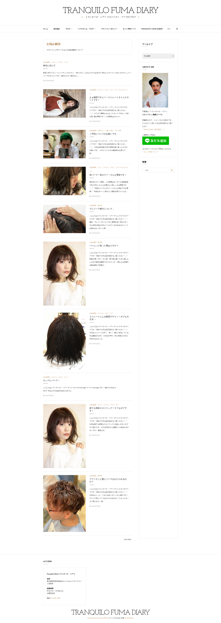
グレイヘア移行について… (101, 209)
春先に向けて (49, 65)
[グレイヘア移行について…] (64, 219)
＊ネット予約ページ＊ (150, 152)
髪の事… (100, 205)
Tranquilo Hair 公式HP (152, 29)
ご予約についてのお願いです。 (103, 134)
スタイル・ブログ (57, 62)
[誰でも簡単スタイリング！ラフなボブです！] (64, 436)
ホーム (45, 29)
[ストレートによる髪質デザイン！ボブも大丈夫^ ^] (64, 341)
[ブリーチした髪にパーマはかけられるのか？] (64, 503)
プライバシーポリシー (109, 29)
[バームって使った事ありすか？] (64, 273)
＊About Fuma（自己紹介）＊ (153, 129)
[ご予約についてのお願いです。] (64, 144)
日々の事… (118, 130)
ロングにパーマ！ (51, 380)
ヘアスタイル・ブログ (86, 29)
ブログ (67, 29)
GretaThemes (129, 618)
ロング (66, 377)
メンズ (66, 62)
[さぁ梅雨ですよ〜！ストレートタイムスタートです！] (64, 103)
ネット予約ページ (129, 29)
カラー (100, 167)
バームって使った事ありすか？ (103, 245)
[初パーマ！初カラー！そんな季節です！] (64, 181)
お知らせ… (101, 130)
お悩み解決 (46, 62)
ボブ (111, 90)
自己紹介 (57, 29)
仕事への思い (110, 130)
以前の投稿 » (128, 539)
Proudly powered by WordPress (98, 618)
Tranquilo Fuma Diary (110, 11)
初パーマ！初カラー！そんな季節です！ (108, 175)
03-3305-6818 (55, 598)
